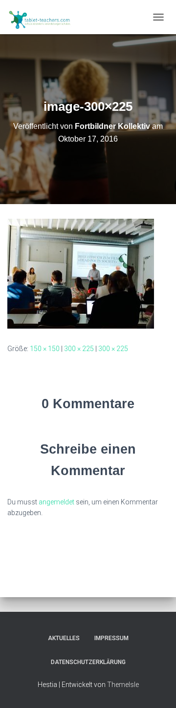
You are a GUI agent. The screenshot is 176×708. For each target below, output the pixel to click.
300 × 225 (79, 349)
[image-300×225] (80, 273)
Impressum (111, 638)
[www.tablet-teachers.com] (43, 17)
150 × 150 (45, 349)
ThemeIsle (123, 684)
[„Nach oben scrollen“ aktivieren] (156, 688)
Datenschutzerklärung (88, 662)
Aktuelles (64, 638)
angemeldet (56, 502)
